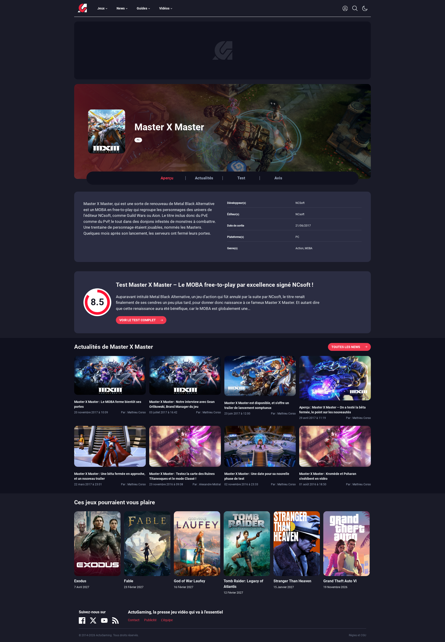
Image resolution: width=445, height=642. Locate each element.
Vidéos (164, 8)
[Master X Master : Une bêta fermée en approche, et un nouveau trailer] (110, 446)
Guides (142, 8)
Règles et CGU (357, 635)
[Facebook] (82, 620)
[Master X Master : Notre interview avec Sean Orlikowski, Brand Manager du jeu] (185, 375)
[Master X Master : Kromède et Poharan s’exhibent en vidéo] (335, 446)
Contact (134, 620)
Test (241, 178)
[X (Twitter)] (93, 620)
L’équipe (167, 620)
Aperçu (167, 178)
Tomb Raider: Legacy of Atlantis (243, 584)
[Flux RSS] (115, 620)
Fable (128, 581)
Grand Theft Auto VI (340, 581)
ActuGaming (82, 8)
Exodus (80, 581)
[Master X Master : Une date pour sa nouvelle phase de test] (260, 446)
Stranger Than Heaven (292, 581)
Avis (278, 178)
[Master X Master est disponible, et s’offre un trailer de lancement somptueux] (260, 375)
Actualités (204, 178)
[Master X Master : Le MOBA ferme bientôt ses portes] (110, 375)
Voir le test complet (137, 320)
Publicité (150, 620)
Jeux (101, 8)
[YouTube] (104, 620)
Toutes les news (345, 347)
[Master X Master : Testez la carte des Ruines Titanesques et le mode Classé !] (185, 446)
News (121, 8)
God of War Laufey (189, 581)
